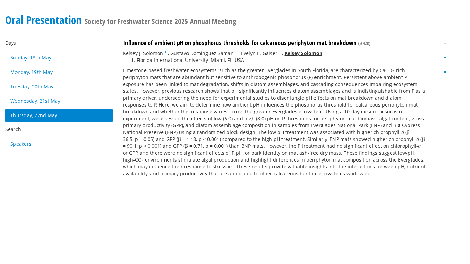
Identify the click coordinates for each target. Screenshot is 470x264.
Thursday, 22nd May (33, 115)
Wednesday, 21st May (35, 101)
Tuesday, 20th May (31, 86)
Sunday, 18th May (30, 57)
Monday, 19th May (31, 72)
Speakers (20, 144)
